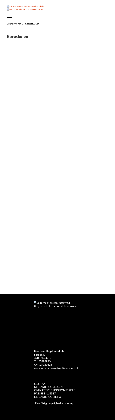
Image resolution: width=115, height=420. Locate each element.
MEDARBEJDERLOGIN (48, 386)
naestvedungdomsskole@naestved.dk (56, 368)
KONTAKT (40, 383)
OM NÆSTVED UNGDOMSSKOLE (54, 390)
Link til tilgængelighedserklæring (53, 403)
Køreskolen (32, 23)
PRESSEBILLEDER (45, 393)
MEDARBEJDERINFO (47, 396)
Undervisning (15, 23)
